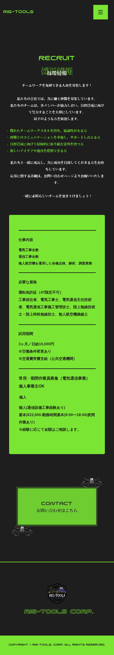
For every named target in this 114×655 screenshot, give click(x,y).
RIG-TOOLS (18, 12)
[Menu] (100, 12)
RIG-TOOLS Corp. (59, 611)
